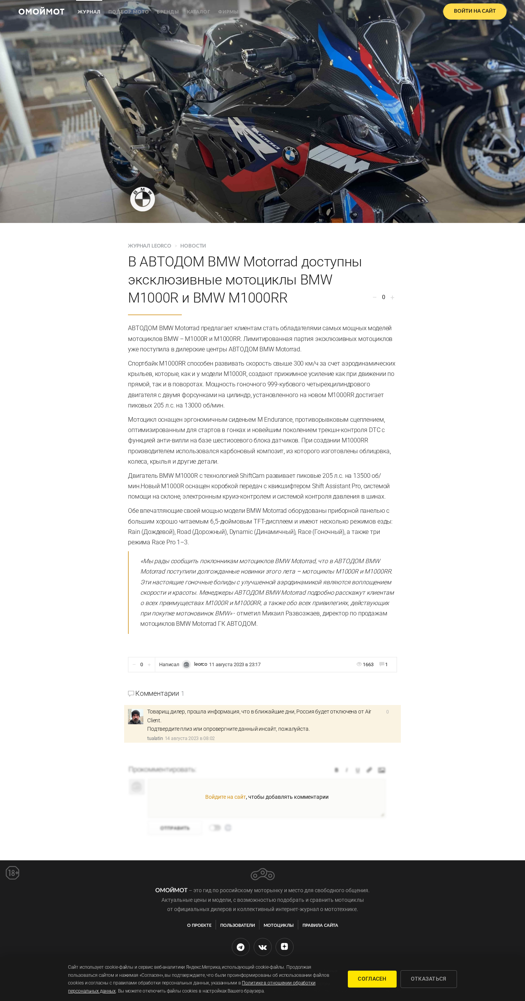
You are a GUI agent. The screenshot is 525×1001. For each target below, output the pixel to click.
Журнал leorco (150, 246)
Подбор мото (128, 12)
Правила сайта (320, 925)
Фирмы (228, 12)
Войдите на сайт (225, 797)
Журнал (89, 12)
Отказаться (429, 979)
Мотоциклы (279, 925)
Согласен (372, 979)
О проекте (199, 925)
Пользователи (237, 925)
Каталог (199, 12)
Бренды (168, 12)
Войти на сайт (475, 11)
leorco (200, 664)
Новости (193, 246)
